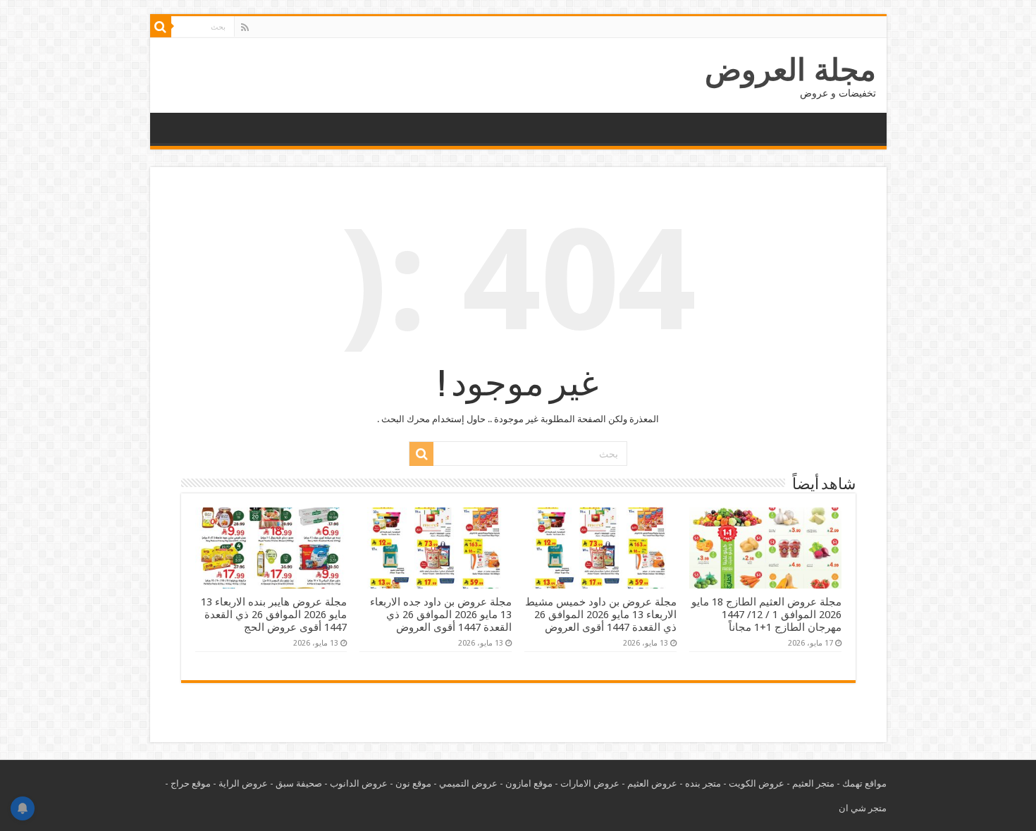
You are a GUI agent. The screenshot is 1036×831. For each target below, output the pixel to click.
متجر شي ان (863, 808)
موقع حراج (191, 783)
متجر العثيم (813, 783)
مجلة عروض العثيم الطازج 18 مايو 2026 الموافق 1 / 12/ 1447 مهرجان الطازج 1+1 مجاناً (766, 615)
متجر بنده (703, 783)
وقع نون (410, 783)
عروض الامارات (589, 783)
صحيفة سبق (299, 783)
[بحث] (160, 26)
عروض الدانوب (359, 783)
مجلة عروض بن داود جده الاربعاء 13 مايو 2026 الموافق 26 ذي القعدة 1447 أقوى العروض (441, 615)
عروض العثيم (652, 783)
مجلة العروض (790, 70)
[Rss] (245, 27)
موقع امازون (529, 783)
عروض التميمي (468, 783)
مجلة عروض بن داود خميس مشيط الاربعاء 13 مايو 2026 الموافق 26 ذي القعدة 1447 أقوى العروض (601, 615)
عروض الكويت (756, 783)
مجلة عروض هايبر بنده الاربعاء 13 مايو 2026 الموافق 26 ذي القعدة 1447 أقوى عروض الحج (274, 615)
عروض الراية (243, 783)
